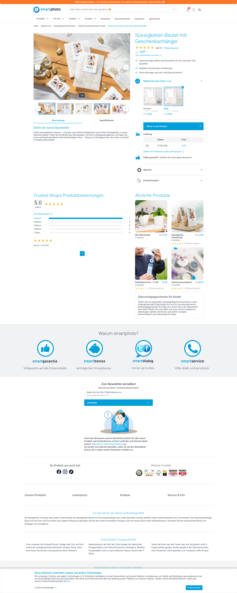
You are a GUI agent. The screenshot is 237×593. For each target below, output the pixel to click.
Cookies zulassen (193, 588)
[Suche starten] (174, 9)
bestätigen (92, 402)
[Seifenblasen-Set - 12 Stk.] (151, 263)
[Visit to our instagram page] (65, 472)
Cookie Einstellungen (44, 587)
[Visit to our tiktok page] (71, 472)
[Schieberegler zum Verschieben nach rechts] (126, 67)
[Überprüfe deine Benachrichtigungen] (194, 9)
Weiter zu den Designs (156, 126)
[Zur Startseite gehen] (46, 10)
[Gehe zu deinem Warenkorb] (200, 9)
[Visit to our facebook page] (59, 472)
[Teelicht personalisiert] (187, 263)
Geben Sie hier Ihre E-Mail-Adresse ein (104, 392)
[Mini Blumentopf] (151, 216)
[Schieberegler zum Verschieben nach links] (37, 67)
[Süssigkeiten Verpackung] (187, 216)
